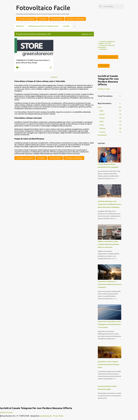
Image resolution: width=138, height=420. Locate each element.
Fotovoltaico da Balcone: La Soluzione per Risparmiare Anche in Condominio (109, 284)
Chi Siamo (66, 26)
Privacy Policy (58, 416)
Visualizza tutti (86, 34)
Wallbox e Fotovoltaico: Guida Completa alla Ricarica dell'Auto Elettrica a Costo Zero (108, 244)
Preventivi (20, 26)
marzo (101, 125)
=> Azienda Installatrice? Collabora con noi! (106, 42)
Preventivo (43, 19)
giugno (102, 114)
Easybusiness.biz (46, 416)
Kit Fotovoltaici (56, 19)
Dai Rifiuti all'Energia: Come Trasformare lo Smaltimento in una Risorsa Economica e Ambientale (109, 204)
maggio (102, 118)
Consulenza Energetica (26, 19)
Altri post (54, 77)
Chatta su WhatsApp (76, 19)
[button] (50, 67)
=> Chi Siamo (102, 49)
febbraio (102, 128)
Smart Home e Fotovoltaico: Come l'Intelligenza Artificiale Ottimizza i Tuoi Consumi (109, 324)
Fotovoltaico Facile (43, 7)
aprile (101, 121)
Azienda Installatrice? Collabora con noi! (43, 26)
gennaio (102, 132)
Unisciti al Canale (104, 89)
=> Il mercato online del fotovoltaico (106, 46)
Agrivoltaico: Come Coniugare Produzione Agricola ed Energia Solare (108, 364)
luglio (101, 111)
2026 (99, 107)
